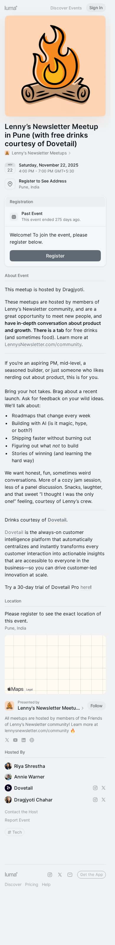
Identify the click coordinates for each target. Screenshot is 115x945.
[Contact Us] (70, 875)
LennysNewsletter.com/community (43, 344)
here (85, 587)
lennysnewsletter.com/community (37, 730)
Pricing (31, 884)
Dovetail (57, 520)
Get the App (91, 874)
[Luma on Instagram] (50, 875)
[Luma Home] (11, 8)
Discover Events (66, 7)
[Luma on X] (60, 875)
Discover (13, 884)
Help (46, 884)
